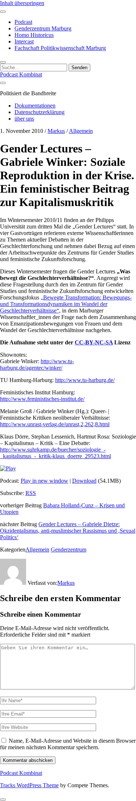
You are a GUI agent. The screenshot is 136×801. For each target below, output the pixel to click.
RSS (30, 493)
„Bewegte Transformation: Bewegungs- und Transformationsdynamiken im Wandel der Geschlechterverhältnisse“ (66, 304)
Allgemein (81, 131)
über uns (24, 119)
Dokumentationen (35, 105)
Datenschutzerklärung (40, 112)
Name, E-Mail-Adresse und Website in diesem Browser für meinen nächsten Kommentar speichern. (68, 744)
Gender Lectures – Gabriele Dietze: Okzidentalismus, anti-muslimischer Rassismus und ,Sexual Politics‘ (67, 530)
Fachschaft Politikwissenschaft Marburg (60, 48)
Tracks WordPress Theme (29, 785)
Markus (56, 131)
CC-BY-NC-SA (94, 342)
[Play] (8, 468)
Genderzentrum (68, 549)
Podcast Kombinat (21, 74)
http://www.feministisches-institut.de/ (42, 399)
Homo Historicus (34, 35)
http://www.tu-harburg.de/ (85, 380)
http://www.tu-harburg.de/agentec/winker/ (37, 364)
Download (84, 481)
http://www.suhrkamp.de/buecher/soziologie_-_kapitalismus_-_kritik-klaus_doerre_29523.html (55, 452)
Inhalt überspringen (22, 3)
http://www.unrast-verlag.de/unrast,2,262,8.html (55, 424)
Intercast (24, 41)
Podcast (23, 22)
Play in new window (44, 481)
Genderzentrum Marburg (43, 28)
